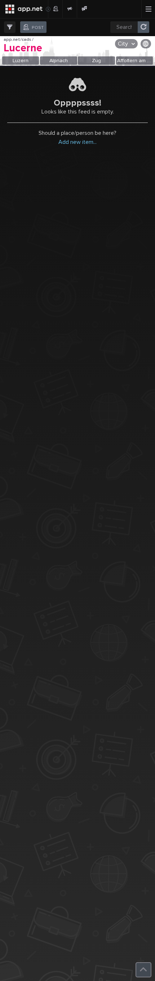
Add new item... (77, 142)
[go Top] (143, 969)
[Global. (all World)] (146, 43)
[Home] (24, 9)
